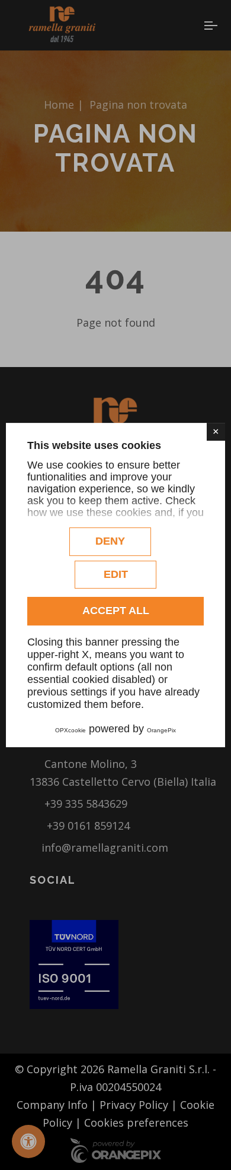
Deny (110, 541)
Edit (116, 574)
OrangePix (161, 730)
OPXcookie (70, 730)
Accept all (115, 610)
